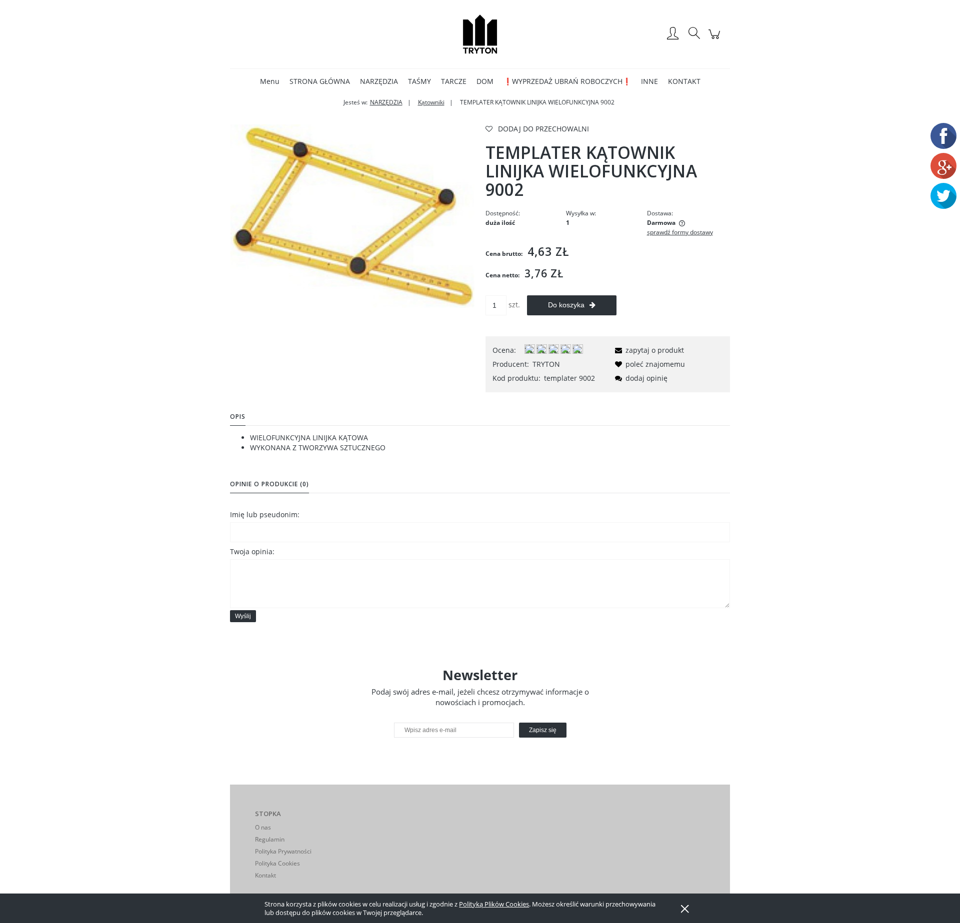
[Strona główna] (480, 34)
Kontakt (265, 875)
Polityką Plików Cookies (494, 904)
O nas (263, 827)
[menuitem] (270, 81)
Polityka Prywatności (283, 851)
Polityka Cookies (277, 863)
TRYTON (546, 364)
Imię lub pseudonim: (265, 514)
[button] (648, 350)
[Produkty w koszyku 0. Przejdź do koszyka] (716, 39)
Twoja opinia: (252, 551)
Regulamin (269, 839)
